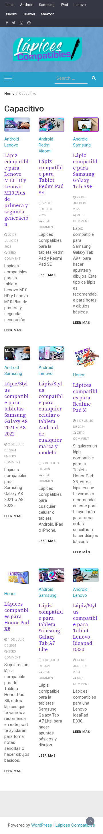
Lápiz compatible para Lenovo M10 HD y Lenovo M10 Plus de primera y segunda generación (16, 190)
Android (26, 5)
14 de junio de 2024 (80, 666)
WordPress (41, 825)
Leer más (12, 330)
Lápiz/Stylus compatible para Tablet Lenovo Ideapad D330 (85, 627)
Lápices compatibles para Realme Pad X (85, 398)
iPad (64, 5)
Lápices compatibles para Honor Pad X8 (16, 616)
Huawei (29, 14)
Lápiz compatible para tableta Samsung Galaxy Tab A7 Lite (51, 627)
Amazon (47, 14)
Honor (79, 374)
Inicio (10, 5)
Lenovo (80, 5)
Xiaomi (11, 14)
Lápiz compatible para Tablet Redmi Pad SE (51, 177)
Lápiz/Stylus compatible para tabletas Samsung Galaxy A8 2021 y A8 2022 (16, 409)
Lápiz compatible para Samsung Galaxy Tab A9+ (85, 171)
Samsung (47, 5)
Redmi (44, 145)
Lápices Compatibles (75, 825)
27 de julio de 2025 (11, 241)
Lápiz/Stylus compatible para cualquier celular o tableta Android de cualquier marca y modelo (51, 418)
